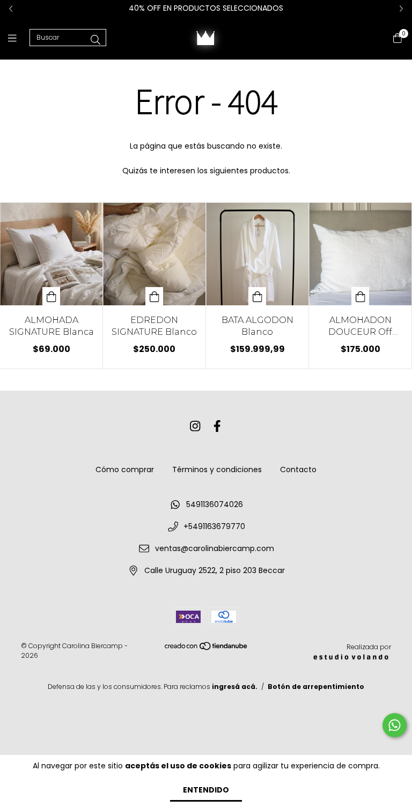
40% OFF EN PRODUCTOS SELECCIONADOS (206, 8)
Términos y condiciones (217, 469)
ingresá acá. (235, 686)
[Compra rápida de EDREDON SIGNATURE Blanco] (154, 296)
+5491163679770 (214, 526)
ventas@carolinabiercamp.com (214, 548)
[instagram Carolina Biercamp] (195, 426)
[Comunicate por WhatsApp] (394, 725)
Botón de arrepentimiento (316, 686)
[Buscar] (95, 40)
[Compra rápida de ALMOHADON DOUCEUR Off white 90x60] (360, 296)
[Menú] (19, 38)
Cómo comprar (124, 469)
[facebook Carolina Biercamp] (217, 426)
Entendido (206, 789)
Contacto (298, 469)
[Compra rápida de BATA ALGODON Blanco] (257, 296)
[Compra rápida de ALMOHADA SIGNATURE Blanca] (51, 296)
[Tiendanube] (206, 648)
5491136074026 (214, 504)
